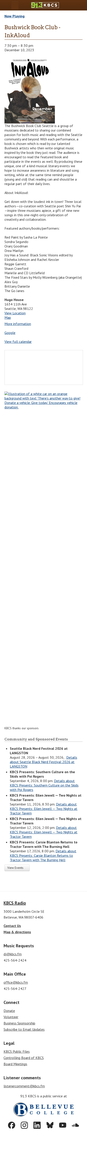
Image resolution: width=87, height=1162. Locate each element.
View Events (15, 868)
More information (17, 323)
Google (9, 332)
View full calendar (18, 341)
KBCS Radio (15, 903)
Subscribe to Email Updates (24, 1029)
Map (7, 317)
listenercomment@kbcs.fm (24, 1086)
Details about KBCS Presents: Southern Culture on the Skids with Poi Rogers (44, 785)
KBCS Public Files (17, 1051)
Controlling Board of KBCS (24, 1057)
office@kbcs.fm (16, 982)
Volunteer (11, 1017)
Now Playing (14, 16)
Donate (9, 1010)
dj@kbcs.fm (13, 954)
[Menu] (15, 5)
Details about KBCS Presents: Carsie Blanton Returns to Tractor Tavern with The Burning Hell (43, 855)
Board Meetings (15, 1064)
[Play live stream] (74, 5)
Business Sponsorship (19, 1023)
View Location (15, 313)
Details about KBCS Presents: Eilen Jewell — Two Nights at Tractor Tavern (43, 808)
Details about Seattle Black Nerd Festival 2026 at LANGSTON (43, 761)
